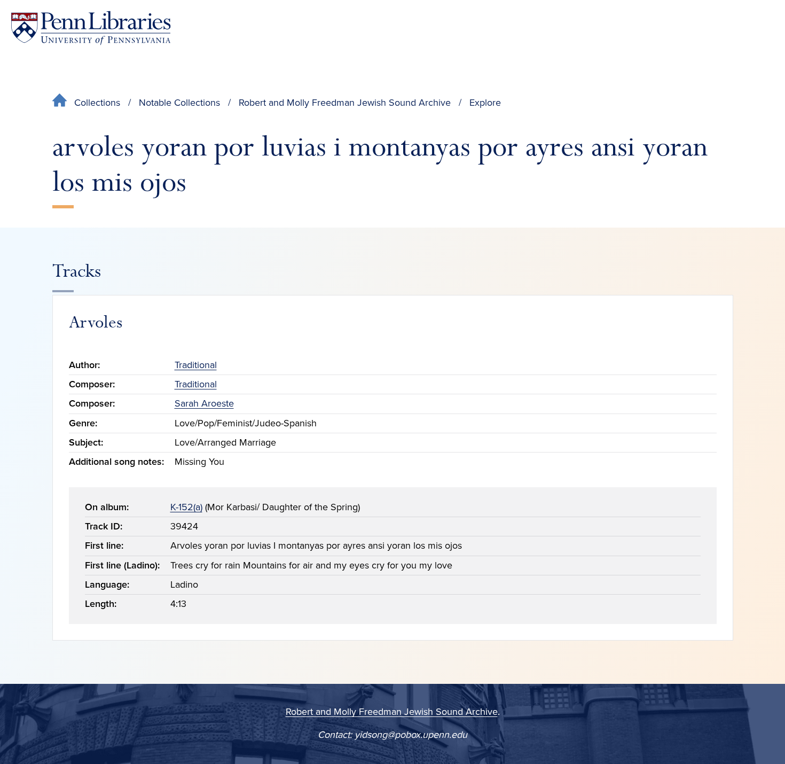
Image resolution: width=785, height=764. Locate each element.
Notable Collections (179, 102)
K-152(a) (186, 507)
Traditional (196, 365)
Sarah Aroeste (204, 403)
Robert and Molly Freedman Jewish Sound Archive (345, 102)
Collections (97, 102)
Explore (485, 102)
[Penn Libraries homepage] (91, 28)
